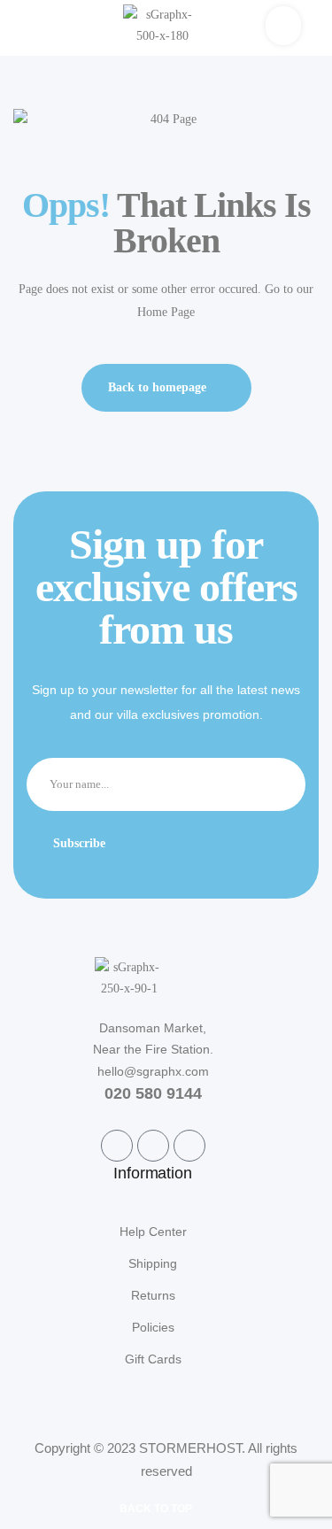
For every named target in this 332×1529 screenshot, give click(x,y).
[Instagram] (189, 1146)
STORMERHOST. (192, 1448)
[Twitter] (153, 1146)
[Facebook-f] (117, 1146)
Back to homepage (157, 387)
